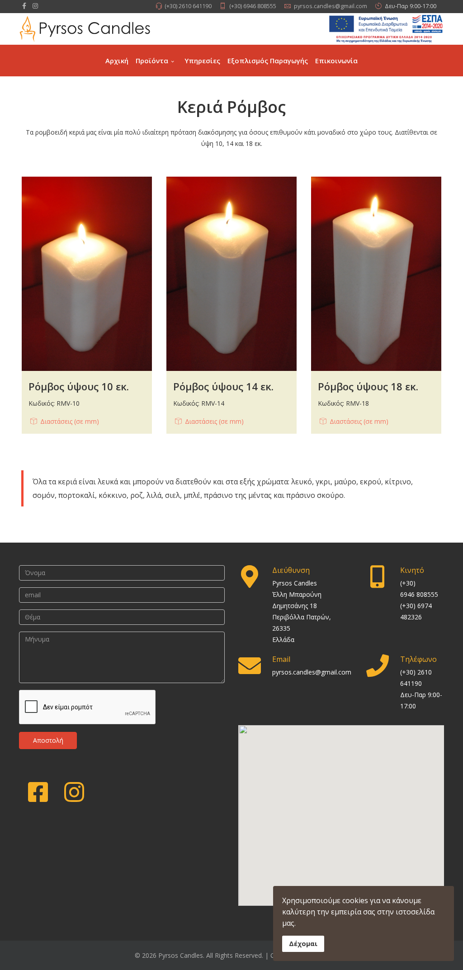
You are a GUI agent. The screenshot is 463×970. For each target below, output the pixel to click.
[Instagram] (35, 5)
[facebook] (24, 5)
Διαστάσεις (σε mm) (69, 421)
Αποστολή (48, 740)
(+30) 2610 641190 (188, 6)
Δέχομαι (303, 943)
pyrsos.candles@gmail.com (330, 6)
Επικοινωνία (336, 60)
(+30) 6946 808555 (252, 6)
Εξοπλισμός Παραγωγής (267, 60)
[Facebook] (37, 790)
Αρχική (116, 60)
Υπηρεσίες (202, 60)
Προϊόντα (152, 60)
